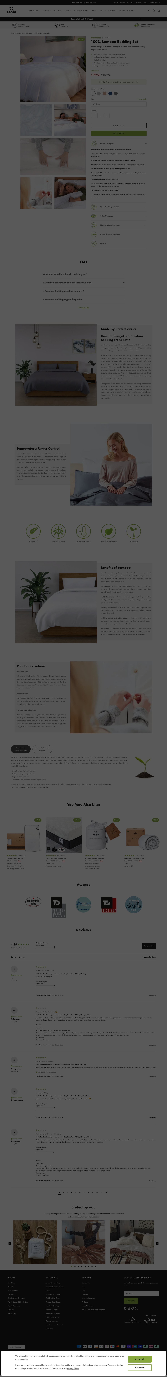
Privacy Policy (73, 1368)
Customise (139, 1367)
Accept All (139, 1359)
